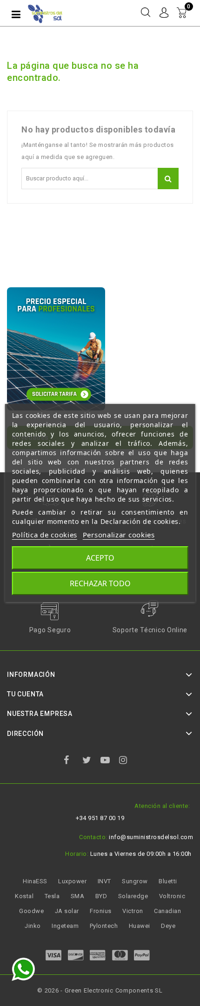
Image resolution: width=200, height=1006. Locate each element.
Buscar (168, 178)
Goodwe (31, 910)
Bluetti (168, 881)
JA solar (67, 910)
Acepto (100, 558)
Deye (168, 925)
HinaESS (35, 881)
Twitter (90, 762)
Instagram (127, 762)
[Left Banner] (56, 348)
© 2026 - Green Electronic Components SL (99, 990)
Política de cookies (44, 534)
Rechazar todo (100, 583)
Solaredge (133, 896)
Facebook (72, 762)
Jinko (33, 925)
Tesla (52, 896)
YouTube (108, 762)
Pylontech (104, 925)
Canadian (167, 910)
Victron (132, 910)
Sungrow (135, 881)
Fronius (101, 910)
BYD (101, 896)
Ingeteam (65, 925)
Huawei (139, 925)
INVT (104, 881)
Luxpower (72, 881)
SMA (78, 896)
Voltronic (172, 896)
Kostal (24, 896)
